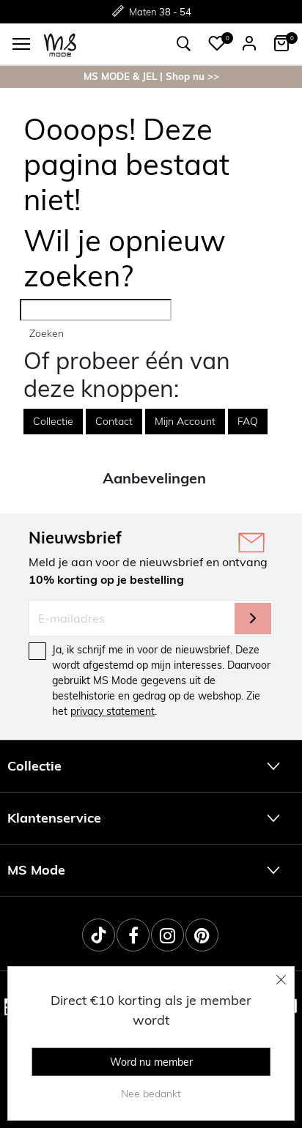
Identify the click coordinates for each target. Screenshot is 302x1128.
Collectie (53, 421)
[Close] (281, 979)
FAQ (247, 421)
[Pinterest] (201, 935)
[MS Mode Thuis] (60, 43)
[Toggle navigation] (21, 43)
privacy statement (112, 711)
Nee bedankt (151, 1093)
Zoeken (46, 333)
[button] (217, 43)
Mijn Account (185, 421)
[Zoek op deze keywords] (184, 43)
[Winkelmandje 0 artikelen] (281, 43)
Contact (114, 421)
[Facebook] (133, 935)
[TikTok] (98, 935)
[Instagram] (167, 935)
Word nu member (151, 1062)
